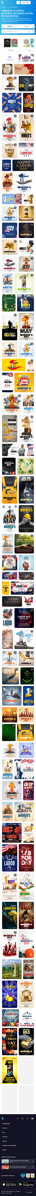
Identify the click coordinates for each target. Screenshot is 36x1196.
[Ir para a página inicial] (2, 2)
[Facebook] (17, 1118)
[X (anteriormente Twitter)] (27, 1118)
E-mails (26, 26)
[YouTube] (32, 1118)
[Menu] (33, 2)
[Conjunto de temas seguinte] (34, 44)
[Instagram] (22, 1118)
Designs (9, 26)
